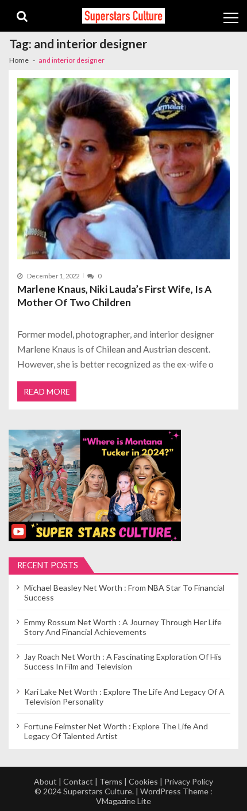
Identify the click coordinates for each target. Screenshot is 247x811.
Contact (78, 781)
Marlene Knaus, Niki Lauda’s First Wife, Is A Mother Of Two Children (114, 296)
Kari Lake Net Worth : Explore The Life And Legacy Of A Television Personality (124, 696)
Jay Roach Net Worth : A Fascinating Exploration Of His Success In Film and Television (123, 661)
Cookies (143, 781)
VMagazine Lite (123, 801)
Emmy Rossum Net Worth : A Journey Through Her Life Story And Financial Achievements (123, 627)
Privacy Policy (188, 781)
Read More (47, 391)
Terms (110, 781)
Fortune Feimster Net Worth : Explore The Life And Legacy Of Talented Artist (116, 731)
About (45, 781)
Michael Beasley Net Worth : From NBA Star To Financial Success (124, 592)
